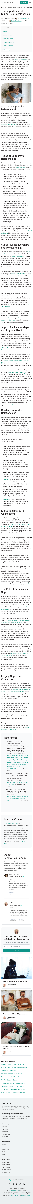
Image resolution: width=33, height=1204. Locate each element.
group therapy (5, 622)
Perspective (5, 1149)
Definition (5, 31)
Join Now (16, 950)
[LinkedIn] (24, 1184)
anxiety (17, 276)
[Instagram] (13, 1184)
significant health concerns (16, 372)
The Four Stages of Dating (9, 1080)
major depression (6, 276)
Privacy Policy (25, 1195)
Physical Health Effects (8, 42)
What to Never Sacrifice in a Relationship (14, 1067)
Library (9, 7)
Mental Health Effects (8, 38)
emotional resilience (20, 60)
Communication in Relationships (11, 1077)
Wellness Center (6, 1169)
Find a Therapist (6, 1162)
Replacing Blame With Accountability (12, 1064)
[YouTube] (16, 1184)
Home (2, 7)
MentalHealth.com (14, 1190)
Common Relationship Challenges (11, 1074)
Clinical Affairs (6, 1134)
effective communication (9, 124)
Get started (23, 2)
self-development (18, 689)
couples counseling (25, 620)
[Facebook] (9, 1184)
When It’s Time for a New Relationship (13, 1092)
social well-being (21, 167)
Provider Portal (6, 1172)
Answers (4, 1147)
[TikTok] (20, 1184)
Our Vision (5, 1129)
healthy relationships (18, 256)
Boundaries (6, 499)
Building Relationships (8, 45)
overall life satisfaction (18, 692)
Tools (3, 1152)
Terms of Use (14, 1195)
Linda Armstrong (16, 21)
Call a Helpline (6, 1167)
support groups (17, 622)
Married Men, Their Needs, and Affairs (13, 1089)
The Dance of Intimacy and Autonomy (13, 1083)
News (3, 1154)
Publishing (5, 1136)
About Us (4, 1126)
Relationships (16, 7)
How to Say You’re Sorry (8, 1070)
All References (10, 807)
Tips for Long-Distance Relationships (12, 1086)
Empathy (6, 479)
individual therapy (12, 620)
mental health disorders (18, 274)
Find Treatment (6, 1164)
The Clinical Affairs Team (11, 823)
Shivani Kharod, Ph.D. (24, 18)
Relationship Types (7, 35)
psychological (5, 347)
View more (6, 49)
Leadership (5, 1131)
